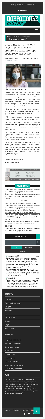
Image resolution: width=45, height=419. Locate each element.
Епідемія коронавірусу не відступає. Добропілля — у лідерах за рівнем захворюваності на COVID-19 (22, 224)
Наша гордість (10, 358)
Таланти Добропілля (12, 361)
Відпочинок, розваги (12, 347)
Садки (7, 325)
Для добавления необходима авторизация (22, 286)
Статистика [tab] (28, 247)
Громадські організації (13, 303)
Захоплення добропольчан (14, 365)
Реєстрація (30, 5)
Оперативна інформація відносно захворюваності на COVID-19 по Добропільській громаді (22, 191)
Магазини (8, 310)
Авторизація (20, 236)
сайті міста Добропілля (17, 379)
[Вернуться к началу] (36, 410)
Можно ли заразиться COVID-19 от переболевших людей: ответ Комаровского (20, 202)
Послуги (8, 307)
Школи (7, 321)
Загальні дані (9, 351)
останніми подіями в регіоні (26, 382)
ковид (12, 162)
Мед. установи (10, 328)
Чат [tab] (16, 247)
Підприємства (10, 317)
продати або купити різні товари (16, 384)
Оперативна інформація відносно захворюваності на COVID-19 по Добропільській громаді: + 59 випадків (22, 217)
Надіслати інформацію (13, 340)
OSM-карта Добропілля (13, 369)
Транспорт (8, 299)
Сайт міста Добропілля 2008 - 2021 (17, 410)
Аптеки (7, 314)
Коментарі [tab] (22, 251)
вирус (17, 162)
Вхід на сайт (22, 10)
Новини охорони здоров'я (18, 39)
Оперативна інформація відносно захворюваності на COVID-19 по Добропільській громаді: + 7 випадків (22, 196)
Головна (10, 37)
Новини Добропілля (22, 37)
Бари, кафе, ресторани (13, 343)
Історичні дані (10, 354)
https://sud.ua (18, 159)
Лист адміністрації (17, 5)
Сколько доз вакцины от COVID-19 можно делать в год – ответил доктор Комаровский (20, 211)
